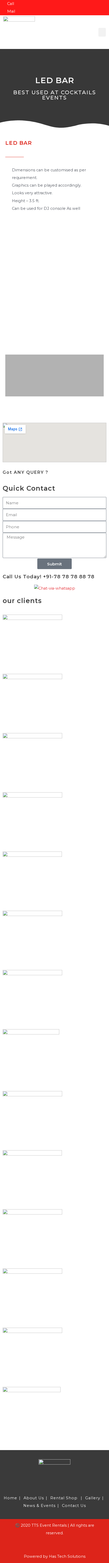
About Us (34, 1498)
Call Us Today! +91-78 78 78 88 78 (48, 577)
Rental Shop (64, 1498)
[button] (102, 32)
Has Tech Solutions (67, 1556)
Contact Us (74, 1505)
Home (10, 1498)
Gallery (92, 1498)
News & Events (39, 1505)
